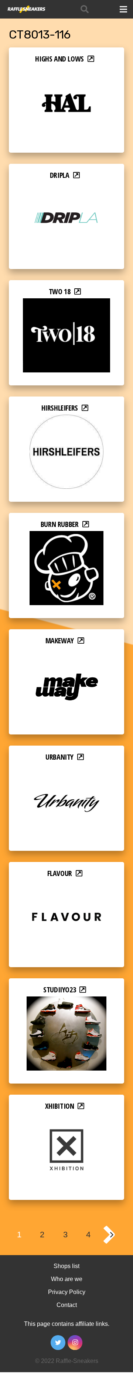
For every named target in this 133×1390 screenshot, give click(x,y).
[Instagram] (75, 1342)
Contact (67, 1305)
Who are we (66, 1279)
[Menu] (123, 9)
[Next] (111, 1234)
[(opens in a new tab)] (66, 70)
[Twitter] (58, 1342)
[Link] (26, 9)
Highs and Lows (59, 59)
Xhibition (59, 1106)
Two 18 (60, 291)
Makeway (59, 641)
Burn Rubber (60, 524)
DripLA (59, 175)
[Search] (84, 9)
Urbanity (59, 757)
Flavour (59, 873)
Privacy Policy (66, 1292)
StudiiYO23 (59, 990)
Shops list (66, 1266)
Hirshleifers (59, 408)
